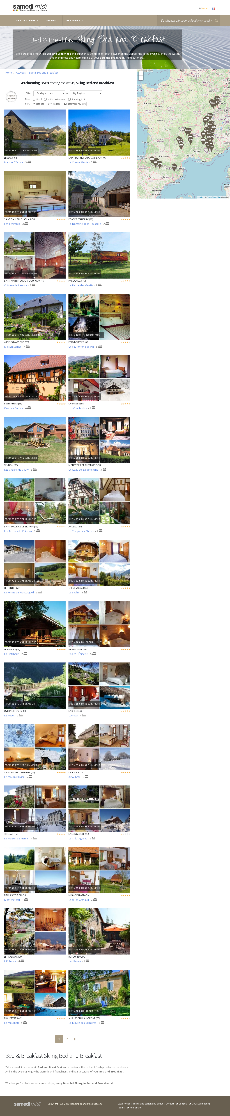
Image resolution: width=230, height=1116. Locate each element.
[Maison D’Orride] (152, 160)
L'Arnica (73, 715)
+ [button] (141, 73)
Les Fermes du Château (18, 531)
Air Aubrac (74, 777)
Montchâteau (12, 899)
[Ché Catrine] (211, 138)
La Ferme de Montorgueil (19, 592)
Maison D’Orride (13, 162)
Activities (73, 20)
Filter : (29, 93)
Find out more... (136, 57)
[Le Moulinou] (190, 141)
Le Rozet (9, 715)
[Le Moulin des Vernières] (186, 132)
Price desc (55, 103)
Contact (170, 1103)
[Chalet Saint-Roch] (208, 138)
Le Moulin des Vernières (82, 1022)
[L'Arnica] (208, 147)
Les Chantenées (77, 408)
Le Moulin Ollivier (14, 777)
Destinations (25, 20)
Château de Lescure (15, 285)
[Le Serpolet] (174, 168)
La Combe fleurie (78, 162)
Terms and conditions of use (148, 1103)
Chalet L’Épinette (78, 654)
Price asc (39, 103)
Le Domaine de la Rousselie (84, 224)
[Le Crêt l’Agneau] (210, 117)
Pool (39, 99)
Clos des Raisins (13, 408)
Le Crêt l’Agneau (77, 838)
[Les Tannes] (213, 105)
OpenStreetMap (214, 197)
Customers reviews (76, 103)
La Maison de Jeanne (16, 838)
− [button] (141, 78)
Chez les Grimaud (78, 899)
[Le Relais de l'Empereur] (159, 165)
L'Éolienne (10, 961)
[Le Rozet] (211, 148)
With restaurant (57, 99)
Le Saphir (74, 592)
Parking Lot (78, 99)
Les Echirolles (12, 224)
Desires (51, 20)
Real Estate (135, 1107)
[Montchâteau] (203, 135)
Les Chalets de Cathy (16, 469)
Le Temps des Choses (81, 531)
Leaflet (200, 197)
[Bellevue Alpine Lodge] (213, 128)
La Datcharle (11, 654)
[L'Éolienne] (205, 121)
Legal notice (124, 1103)
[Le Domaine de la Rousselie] (181, 146)
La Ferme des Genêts (80, 285)
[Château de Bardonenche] (203, 141)
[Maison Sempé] (155, 164)
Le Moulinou (11, 1022)
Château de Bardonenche (83, 469)
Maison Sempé (13, 346)
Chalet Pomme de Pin (81, 346)
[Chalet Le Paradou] (211, 134)
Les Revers (74, 961)
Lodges (182, 1103)
